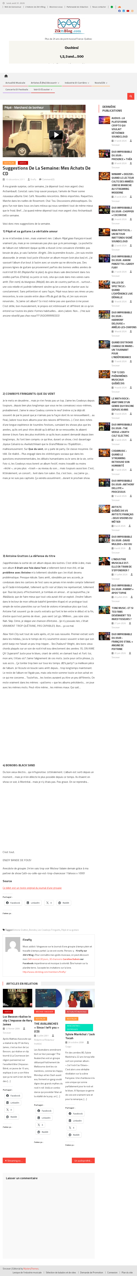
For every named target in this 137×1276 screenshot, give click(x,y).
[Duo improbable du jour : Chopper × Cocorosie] (104, 210)
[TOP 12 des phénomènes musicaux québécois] (104, 374)
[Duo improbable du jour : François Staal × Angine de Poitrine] (104, 636)
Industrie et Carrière (76, 82)
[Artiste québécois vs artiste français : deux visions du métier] (104, 509)
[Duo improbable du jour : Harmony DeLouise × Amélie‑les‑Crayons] (104, 314)
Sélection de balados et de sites (61, 1272)
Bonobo (33, 930)
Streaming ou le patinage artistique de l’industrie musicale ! (16, 1160)
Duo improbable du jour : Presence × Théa (122, 155)
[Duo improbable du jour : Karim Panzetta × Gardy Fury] (104, 258)
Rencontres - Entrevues (74, 1027)
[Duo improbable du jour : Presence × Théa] (104, 154)
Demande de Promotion (91, 1272)
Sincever (7, 1032)
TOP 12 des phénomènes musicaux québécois (119, 377)
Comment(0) (48, 179)
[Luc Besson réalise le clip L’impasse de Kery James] (17, 998)
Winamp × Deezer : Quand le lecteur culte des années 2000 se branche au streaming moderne (123, 183)
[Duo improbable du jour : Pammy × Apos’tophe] (104, 587)
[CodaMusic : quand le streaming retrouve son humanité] (104, 453)
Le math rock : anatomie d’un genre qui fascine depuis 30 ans (123, 404)
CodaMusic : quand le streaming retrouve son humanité (120, 458)
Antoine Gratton (20, 930)
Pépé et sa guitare (70, 930)
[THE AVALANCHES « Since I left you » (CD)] (48, 998)
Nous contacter (99, 6)
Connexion (112, 1272)
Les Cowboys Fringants (49, 930)
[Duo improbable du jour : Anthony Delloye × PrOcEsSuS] (104, 483)
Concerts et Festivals (17, 89)
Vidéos (23, 162)
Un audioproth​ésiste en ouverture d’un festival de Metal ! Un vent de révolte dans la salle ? (85, 1160)
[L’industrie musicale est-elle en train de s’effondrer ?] (104, 561)
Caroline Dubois (71, 959)
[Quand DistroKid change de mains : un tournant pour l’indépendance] (104, 344)
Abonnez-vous (55, 6)
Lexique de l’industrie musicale (27, 1272)
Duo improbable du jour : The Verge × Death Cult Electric (122, 430)
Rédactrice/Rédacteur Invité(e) (44, 1041)
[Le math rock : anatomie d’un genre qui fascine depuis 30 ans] (104, 400)
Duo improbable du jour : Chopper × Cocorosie (123, 211)
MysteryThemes (31, 1268)
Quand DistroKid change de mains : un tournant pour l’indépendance (123, 349)
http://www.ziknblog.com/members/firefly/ (44, 972)
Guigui (68, 1046)
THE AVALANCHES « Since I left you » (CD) (46, 1027)
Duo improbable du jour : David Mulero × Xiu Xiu (122, 540)
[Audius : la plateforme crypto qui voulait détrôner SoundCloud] (104, 120)
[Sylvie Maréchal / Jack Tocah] (80, 998)
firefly (33, 179)
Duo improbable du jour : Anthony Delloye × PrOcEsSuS (123, 486)
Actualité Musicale (77, 1011)
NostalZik (100, 82)
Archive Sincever (44, 1011)
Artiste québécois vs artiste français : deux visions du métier (122, 514)
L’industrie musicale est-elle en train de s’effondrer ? (122, 564)
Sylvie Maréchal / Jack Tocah (80, 1036)
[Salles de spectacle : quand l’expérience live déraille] (104, 284)
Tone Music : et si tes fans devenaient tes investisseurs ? (122, 613)
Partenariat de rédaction (77, 6)
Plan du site (127, 1272)
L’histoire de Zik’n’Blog (35, 6)
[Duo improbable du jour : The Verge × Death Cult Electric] (104, 426)
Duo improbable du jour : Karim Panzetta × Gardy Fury (123, 262)
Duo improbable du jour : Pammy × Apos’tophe (122, 589)
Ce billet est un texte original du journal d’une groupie (32, 888)
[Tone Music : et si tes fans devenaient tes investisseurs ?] (104, 610)
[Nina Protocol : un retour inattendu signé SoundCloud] (104, 232)
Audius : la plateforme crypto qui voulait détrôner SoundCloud (120, 127)
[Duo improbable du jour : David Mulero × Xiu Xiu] (104, 539)
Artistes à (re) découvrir (44, 82)
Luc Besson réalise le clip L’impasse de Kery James (17, 1020)
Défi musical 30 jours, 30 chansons (45, 959)
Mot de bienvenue (13, 6)
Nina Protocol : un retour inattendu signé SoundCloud (122, 235)
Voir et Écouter (42, 89)
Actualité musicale (15, 82)
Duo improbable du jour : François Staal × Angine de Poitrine (122, 641)
